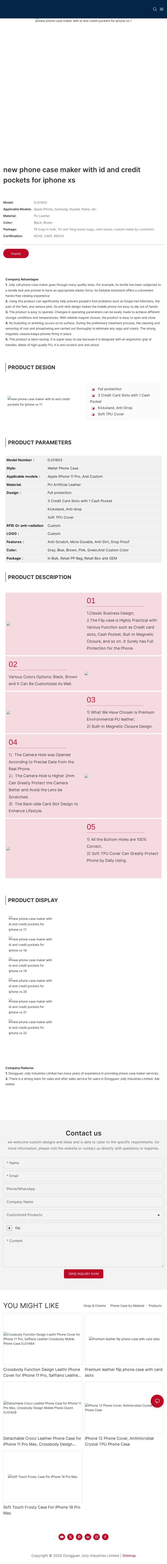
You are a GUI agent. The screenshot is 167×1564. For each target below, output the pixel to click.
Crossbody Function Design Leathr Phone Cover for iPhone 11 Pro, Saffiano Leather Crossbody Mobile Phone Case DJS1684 (41, 1372)
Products (155, 1305)
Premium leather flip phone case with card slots (123, 1372)
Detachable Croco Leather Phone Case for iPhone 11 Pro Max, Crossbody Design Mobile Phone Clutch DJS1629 (42, 1441)
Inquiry (16, 253)
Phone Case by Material (127, 1305)
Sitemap (129, 1555)
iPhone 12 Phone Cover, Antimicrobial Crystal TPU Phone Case (119, 1441)
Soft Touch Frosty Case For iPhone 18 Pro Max (41, 1510)
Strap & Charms (95, 1305)
